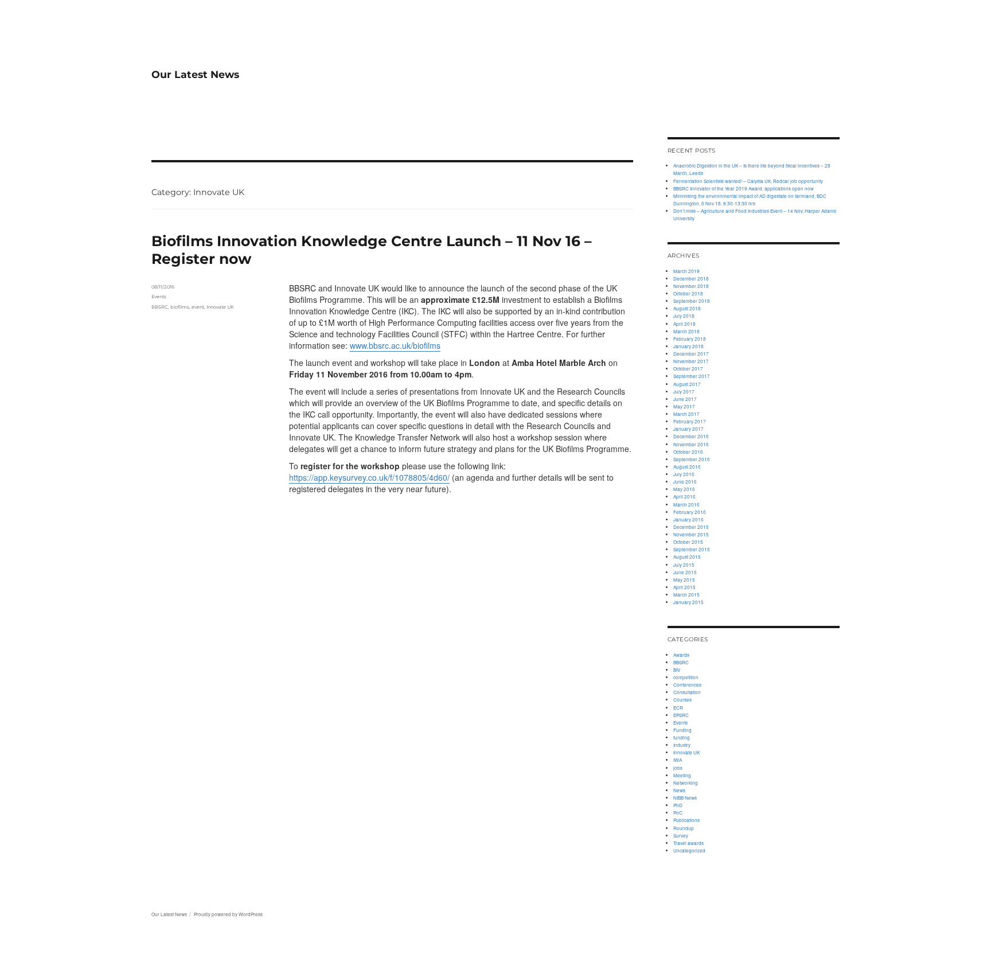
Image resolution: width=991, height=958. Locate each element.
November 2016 (691, 444)
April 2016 (684, 496)
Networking (685, 783)
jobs (677, 768)
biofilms (179, 307)
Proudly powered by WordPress (228, 914)
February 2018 (689, 339)
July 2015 (684, 565)
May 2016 (684, 489)
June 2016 (685, 481)
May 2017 (684, 406)
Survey (680, 835)
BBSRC (159, 307)
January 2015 (688, 602)
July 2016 (684, 474)
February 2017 (689, 421)
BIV (676, 670)
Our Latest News (195, 74)
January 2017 (688, 429)
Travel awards (688, 843)
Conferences (687, 684)
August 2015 (687, 557)
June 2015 (685, 572)
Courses (682, 699)
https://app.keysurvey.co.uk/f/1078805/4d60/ (369, 477)
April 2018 (684, 324)
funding (681, 737)
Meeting (682, 775)
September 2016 (691, 459)
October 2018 (688, 293)
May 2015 (684, 580)
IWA (677, 760)
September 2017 (691, 376)
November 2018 (691, 286)
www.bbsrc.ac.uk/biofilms (395, 345)
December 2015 (691, 527)
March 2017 (686, 414)
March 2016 (686, 504)
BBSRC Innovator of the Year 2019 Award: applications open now (743, 188)
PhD (677, 805)
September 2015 (691, 549)
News (679, 790)
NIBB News (685, 798)
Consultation (687, 692)
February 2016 (689, 512)
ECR (678, 707)
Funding (682, 730)
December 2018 (691, 278)
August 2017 (687, 384)
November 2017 (691, 361)
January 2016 (688, 519)
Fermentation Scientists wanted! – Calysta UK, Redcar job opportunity (748, 181)
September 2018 (691, 301)
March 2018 (686, 331)
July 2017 (684, 391)
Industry (681, 745)
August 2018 (687, 308)
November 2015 (691, 534)
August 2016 (687, 467)
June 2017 (685, 399)
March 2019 (686, 271)
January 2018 (688, 346)
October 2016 (688, 452)
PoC (677, 812)
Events (158, 296)
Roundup (683, 828)
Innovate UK (220, 307)
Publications (686, 820)
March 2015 (686, 594)
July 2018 (684, 316)
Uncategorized (689, 850)
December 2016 (691, 436)
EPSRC (681, 715)
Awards (681, 655)
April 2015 (684, 587)
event (198, 307)
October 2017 (688, 368)
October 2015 (688, 542)
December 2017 (691, 354)
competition (686, 677)
